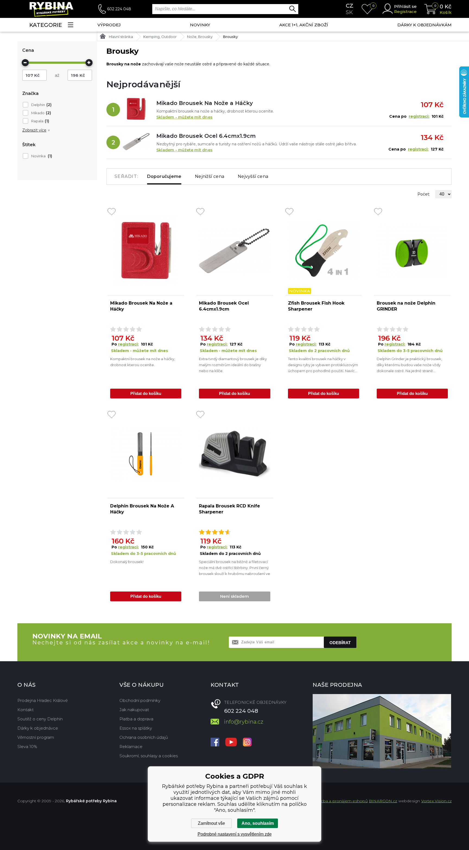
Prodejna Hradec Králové (42, 700)
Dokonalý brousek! (127, 562)
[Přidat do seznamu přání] (111, 212)
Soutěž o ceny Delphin (40, 718)
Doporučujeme (164, 176)
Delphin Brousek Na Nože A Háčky (142, 509)
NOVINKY (200, 24)
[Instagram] (247, 742)
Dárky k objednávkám (424, 24)
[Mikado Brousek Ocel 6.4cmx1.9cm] (136, 142)
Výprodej (109, 24)
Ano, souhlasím (258, 823)
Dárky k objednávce (37, 728)
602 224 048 (119, 9)
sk (349, 12)
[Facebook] (215, 742)
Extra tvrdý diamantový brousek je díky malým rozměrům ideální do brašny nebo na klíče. (233, 365)
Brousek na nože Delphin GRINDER (406, 306)
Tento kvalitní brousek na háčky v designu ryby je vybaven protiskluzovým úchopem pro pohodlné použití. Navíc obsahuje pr (323, 365)
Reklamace (130, 746)
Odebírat (340, 642)
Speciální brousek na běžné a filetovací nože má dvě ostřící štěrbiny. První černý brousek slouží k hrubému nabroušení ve (234, 568)
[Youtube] (231, 742)
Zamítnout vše (211, 823)
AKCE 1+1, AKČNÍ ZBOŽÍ (303, 24)
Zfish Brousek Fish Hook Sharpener (316, 306)
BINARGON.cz (383, 800)
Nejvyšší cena (253, 176)
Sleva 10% (27, 746)
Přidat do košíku (145, 393)
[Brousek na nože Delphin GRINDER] (412, 250)
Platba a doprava (136, 718)
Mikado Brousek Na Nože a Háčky (204, 103)
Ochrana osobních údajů (143, 737)
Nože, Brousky (200, 36)
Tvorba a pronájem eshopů (341, 800)
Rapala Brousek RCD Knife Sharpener (229, 509)
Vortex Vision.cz (436, 800)
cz (349, 5)
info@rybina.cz (243, 721)
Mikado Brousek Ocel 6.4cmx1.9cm (206, 136)
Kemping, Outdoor (160, 36)
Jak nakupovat (134, 709)
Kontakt (25, 709)
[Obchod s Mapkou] (382, 731)
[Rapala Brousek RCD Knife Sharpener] (234, 453)
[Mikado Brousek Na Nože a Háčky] (136, 109)
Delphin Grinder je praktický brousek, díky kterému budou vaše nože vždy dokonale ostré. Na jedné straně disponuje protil (409, 365)
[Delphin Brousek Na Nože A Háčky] (145, 453)
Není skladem (234, 596)
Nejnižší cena (209, 176)
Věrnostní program (35, 737)
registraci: (419, 116)
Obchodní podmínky (139, 700)
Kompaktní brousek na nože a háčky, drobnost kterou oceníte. (142, 362)
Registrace (405, 11)
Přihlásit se (405, 6)
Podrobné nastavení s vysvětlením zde (235, 834)
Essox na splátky (135, 728)
